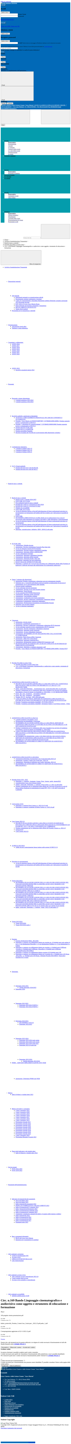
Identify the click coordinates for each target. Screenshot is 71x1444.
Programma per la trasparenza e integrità (23, 310)
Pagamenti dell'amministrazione (17, 1184)
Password (21, 16)
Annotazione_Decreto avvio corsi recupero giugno (30, 589)
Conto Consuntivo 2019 (23, 1114)
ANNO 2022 (16, 354)
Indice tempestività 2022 (23, 1215)
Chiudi (3, 57)
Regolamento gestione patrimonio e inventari (29, 299)
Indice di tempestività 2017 (23, 1220)
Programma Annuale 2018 (23, 1130)
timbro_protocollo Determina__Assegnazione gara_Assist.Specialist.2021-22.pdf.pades (41, 689)
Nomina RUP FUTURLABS (24, 427)
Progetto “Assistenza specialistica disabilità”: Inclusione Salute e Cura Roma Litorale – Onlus (43, 703)
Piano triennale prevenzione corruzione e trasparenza (31, 305)
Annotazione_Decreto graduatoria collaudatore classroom (32, 628)
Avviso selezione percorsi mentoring (26, 588)
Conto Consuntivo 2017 (23, 1117)
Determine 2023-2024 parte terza (28, 1043)
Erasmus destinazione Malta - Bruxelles (27, 941)
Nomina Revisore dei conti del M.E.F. (27, 469)
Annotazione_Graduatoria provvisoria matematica (30, 598)
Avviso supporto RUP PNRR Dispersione (28, 593)
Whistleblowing (9, 1409)
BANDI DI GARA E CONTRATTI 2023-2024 (30, 504)
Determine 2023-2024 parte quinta (29, 1040)
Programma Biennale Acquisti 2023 (26, 1137)
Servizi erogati (12, 1167)
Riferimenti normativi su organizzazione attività (29, 297)
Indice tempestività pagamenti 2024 (26, 1204)
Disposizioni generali (14, 281)
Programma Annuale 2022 (23, 1124)
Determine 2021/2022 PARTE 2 (28, 1005)
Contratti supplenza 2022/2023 (24, 402)
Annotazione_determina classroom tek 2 (27, 640)
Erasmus (14, 939)
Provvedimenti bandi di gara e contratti (27, 503)
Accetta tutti (29, 1347)
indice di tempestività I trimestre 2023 (26, 1212)
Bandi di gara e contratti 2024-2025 (26, 499)
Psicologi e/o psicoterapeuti (20, 861)
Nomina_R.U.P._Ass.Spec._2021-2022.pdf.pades (30, 697)
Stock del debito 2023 (22, 1202)
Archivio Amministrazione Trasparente (15, 241)
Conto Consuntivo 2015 (23, 1120)
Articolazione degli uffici (19, 326)
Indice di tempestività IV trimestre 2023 (27, 1207)
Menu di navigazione (35, 264)
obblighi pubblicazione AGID (20, 1296)
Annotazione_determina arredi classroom (27, 594)
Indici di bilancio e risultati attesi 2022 (27, 1153)
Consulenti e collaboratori (15, 342)
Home (6, 239)
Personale (11, 384)
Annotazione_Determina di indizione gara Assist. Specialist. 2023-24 (36, 762)
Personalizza (4, 1347)
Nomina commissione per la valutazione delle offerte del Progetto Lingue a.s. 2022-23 (41, 828)
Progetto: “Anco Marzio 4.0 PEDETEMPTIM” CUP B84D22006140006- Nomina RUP (41, 648)
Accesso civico (16, 1257)
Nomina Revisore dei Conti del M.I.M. (27, 468)
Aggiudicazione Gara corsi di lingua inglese (28, 783)
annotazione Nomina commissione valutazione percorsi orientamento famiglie (38, 581)
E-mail (20, 43)
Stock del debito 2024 (22, 1200)
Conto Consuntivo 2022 (23, 1135)
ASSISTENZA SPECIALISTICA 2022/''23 (25, 718)
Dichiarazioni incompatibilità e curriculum (28, 721)
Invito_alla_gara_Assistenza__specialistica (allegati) (31, 694)
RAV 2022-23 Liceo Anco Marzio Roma (27, 304)
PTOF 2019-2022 (17, 1170)
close (2, 125)
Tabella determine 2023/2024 (31, 1061)
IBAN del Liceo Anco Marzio (24, 1238)
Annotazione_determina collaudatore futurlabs (29, 555)
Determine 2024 (20, 989)
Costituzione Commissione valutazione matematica (30, 601)
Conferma (9, 103)
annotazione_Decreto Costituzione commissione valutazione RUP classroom (38, 625)
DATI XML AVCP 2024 (23, 501)
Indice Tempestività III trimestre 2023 (26, 1209)
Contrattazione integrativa (19, 447)
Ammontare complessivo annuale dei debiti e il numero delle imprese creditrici (38, 1214)
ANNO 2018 (16, 347)
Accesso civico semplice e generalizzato (23, 1280)
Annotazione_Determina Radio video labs (28, 558)
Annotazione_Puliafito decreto (24, 545)
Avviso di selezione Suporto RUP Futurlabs (28, 548)
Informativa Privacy (10, 1403)
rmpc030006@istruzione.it (24, 1383)
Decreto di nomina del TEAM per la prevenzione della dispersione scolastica (38, 432)
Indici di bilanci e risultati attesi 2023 (22, 1094)
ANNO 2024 (16, 344)
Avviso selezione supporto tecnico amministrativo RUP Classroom (35, 627)
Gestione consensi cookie (11, 1411)
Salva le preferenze (15, 1365)
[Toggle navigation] (15, 116)
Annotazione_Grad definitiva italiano (26, 596)
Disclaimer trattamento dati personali (11, 1428)
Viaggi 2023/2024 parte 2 (23, 925)
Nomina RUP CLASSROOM (24, 429)
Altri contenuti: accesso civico (17, 1275)
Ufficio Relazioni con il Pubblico (14, 1404)
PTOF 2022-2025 (17, 1169)
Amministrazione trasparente (12, 1413)
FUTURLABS (16, 543)
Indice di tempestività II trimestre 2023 (27, 1210)
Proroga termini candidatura (24, 586)
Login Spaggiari (48, 46)
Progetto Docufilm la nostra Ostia (14, 244)
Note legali (7, 1401)
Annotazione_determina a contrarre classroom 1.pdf (31, 647)
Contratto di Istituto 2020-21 (24, 452)
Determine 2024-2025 (22, 986)
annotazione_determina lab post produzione (28, 560)
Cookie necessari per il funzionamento (12, 1360)
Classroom (15, 620)
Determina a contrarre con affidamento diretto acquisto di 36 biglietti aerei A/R (38, 952)
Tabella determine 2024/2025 (27, 987)
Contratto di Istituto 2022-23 (24, 448)
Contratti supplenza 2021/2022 (24, 400)
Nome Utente (22, 14)
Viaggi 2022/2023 (17, 881)
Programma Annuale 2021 (23, 1125)
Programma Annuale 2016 (23, 1132)
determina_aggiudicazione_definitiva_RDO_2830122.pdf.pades (34, 529)
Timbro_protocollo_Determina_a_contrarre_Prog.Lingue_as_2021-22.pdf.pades (39, 784)
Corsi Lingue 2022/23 (22, 831)
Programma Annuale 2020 (23, 1127)
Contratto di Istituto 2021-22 (24, 450)
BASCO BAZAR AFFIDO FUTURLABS (28, 562)
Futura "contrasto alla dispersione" (22, 579)
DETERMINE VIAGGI (26, 1022)
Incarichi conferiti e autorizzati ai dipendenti (25, 416)
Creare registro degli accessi (20, 1278)
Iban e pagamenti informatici (20, 1236)
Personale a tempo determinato (21, 398)
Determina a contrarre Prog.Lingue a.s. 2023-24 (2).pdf (32, 805)
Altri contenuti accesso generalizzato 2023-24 (25, 1276)
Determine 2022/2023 (22, 1021)
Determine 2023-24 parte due (27, 1045)
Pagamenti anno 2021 (22, 1222)
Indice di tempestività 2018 (23, 1219)
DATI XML (19, 516)
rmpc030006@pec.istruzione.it (24, 1384)
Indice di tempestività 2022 (23, 1217)
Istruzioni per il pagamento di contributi (27, 1240)
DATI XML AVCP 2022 (23, 509)
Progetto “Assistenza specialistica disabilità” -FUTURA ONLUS (34, 702)
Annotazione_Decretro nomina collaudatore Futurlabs (31, 550)
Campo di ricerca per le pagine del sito (12, 238)
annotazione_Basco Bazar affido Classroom (28, 637)
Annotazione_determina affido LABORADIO (29, 552)
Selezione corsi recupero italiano (25, 604)
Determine (15, 971)
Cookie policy (8, 1399)
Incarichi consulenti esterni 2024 (25, 370)
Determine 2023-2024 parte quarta (29, 1042)
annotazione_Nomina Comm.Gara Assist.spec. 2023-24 (32, 760)
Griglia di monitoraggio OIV (20, 1255)
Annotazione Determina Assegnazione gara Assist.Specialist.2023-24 (36, 759)
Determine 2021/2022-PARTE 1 (28, 1007)
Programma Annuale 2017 (23, 1122)
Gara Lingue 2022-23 (18, 821)
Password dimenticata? (7, 19)
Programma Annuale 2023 (23, 1133)
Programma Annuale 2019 (23, 1128)
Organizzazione (13, 325)
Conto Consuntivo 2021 (23, 1110)
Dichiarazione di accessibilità (12, 1406)
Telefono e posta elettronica (20, 328)
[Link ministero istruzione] (9, 3)
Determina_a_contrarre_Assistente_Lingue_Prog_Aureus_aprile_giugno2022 (38, 781)
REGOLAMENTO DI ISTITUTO (26, 307)
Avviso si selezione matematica (25, 606)
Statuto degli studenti (22, 309)
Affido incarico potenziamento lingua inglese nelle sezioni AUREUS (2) (37, 847)
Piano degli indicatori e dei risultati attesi (24, 1151)
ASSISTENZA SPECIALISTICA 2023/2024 (25, 757)
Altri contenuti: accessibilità (16, 1294)
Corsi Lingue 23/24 (18, 804)
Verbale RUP (19, 830)
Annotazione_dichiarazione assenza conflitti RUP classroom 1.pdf (35, 642)
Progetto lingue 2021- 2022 (20, 779)
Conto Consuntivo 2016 (23, 1119)
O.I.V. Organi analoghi (19, 466)
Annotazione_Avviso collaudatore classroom (29, 632)
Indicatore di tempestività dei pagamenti (23, 1199)
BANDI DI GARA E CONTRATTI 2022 (28, 506)
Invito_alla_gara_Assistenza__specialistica (28, 695)
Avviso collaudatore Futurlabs (24, 553)
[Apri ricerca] (55, 116)
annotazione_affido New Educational (26, 638)
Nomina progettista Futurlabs (24, 431)
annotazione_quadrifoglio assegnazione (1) (28, 623)
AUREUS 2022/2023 (18, 845)
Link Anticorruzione (18, 1260)
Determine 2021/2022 (22, 1003)
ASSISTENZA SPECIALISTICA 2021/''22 (25, 682)
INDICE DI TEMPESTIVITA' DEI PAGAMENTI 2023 (32, 1205)
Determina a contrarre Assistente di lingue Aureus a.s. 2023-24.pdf (35, 807)
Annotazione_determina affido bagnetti (27, 557)
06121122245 (11, 1381)
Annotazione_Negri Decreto (24, 591)
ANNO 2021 (16, 352)
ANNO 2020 (16, 351)
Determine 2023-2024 (22, 1038)
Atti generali (15, 295)
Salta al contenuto (6, 1)
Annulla (3, 103)
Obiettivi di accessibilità (22, 508)
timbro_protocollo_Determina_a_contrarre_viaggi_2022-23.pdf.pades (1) (37, 907)
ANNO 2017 (16, 346)
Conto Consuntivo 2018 (23, 1115)
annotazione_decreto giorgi (23, 622)
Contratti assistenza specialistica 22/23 (27, 719)
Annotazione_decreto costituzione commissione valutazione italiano (35, 599)
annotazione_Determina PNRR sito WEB (28, 1078)
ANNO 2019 (16, 349)
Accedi (3, 5)
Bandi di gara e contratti (11, 243)
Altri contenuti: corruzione (16, 1254)
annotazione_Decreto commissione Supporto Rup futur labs (33, 547)
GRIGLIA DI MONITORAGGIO (22, 1259)
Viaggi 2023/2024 (17, 921)
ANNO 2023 (16, 368)
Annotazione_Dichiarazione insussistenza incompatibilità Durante (35, 603)
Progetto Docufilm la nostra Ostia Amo (27, 664)
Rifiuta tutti (15, 1347)
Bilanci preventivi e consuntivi (21, 1109)
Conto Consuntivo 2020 (23, 1112)
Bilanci (10, 1093)
